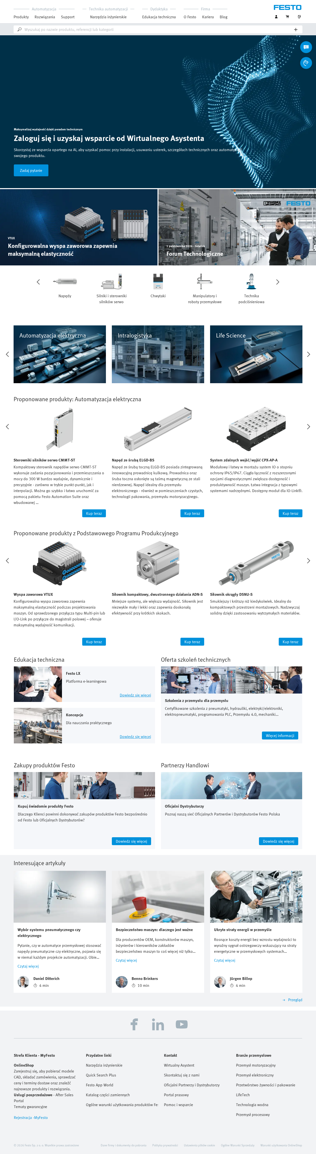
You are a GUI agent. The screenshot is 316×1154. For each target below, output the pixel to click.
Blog (223, 17)
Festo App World (99, 1085)
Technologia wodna (252, 1105)
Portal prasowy (176, 1095)
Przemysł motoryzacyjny (256, 1065)
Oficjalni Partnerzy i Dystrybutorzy (191, 1085)
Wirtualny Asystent (179, 1065)
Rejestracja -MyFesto (31, 1117)
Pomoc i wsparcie (178, 1105)
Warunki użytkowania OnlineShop (281, 1145)
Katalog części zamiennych (108, 1095)
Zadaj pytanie (31, 170)
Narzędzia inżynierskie (108, 17)
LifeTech (243, 1095)
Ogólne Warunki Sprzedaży (238, 1145)
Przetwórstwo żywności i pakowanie (265, 1085)
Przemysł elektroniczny (255, 1075)
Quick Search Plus (101, 1075)
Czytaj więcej (28, 966)
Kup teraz (94, 513)
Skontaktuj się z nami (181, 1075)
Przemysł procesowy (253, 1114)
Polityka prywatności (165, 1145)
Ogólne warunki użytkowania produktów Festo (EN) (122, 1105)
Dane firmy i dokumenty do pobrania (123, 1145)
